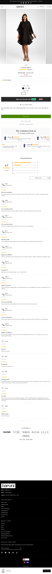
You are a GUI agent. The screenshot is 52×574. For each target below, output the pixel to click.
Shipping (21, 76)
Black (23, 88)
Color (26, 85)
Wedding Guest (4, 512)
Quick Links (6, 521)
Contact (2, 529)
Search (2, 525)
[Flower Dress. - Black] (9, 475)
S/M (24, 93)
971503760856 (8, 492)
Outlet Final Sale (4, 504)
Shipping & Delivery (5, 533)
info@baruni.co (7, 490)
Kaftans (2, 506)
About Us (3, 523)
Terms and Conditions (5, 531)
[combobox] (26, 559)
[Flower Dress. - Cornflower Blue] (12, 475)
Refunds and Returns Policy (7, 535)
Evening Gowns (4, 510)
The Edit (3, 516)
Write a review (38, 178)
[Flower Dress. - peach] (10, 475)
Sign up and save (8, 542)
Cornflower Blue (29, 88)
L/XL (28, 93)
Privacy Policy (4, 538)
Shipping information (26, 124)
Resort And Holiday (5, 508)
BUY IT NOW (46, 570)
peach (26, 88)
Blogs (2, 527)
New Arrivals (4, 502)
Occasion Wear (4, 514)
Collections (6, 500)
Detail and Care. (26, 121)
